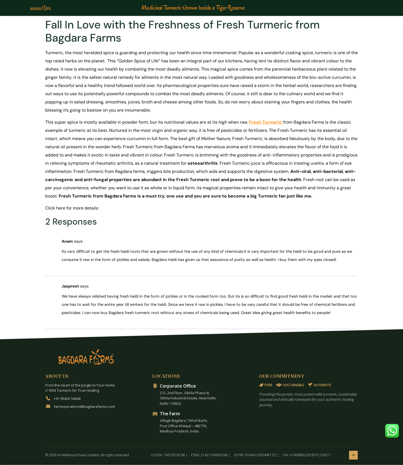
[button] (392, 431)
